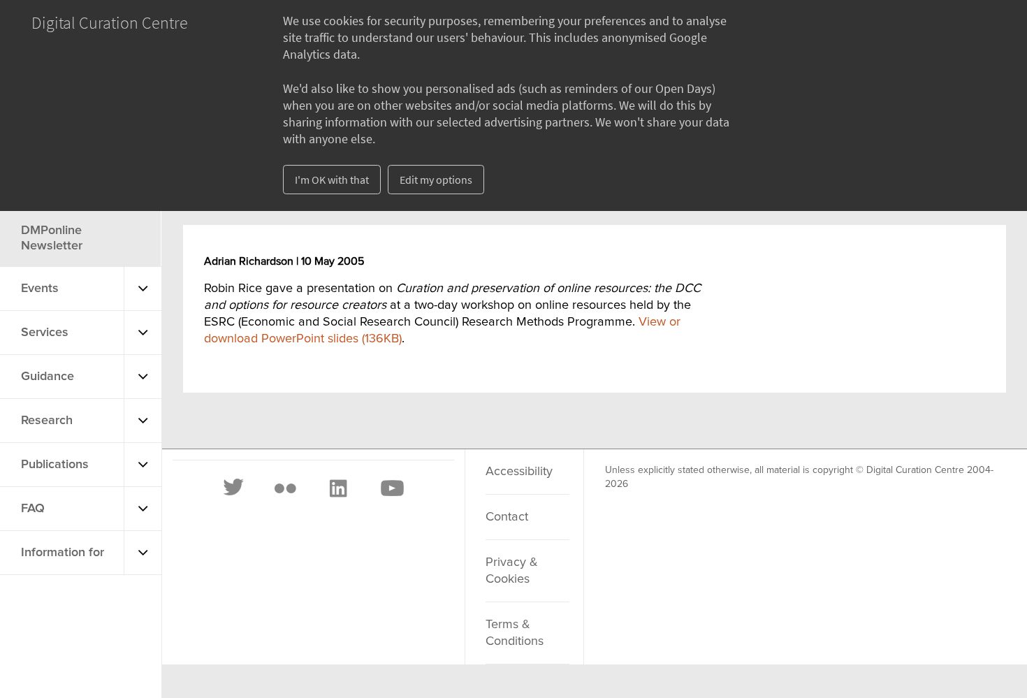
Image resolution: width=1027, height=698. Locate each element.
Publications (55, 464)
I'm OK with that (332, 180)
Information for (62, 552)
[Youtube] (391, 488)
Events (40, 288)
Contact (507, 517)
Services (44, 332)
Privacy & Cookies (512, 571)
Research (47, 420)
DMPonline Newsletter (51, 238)
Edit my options (436, 180)
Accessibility (519, 471)
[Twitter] (234, 488)
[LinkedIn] (337, 488)
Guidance (47, 376)
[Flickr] (285, 488)
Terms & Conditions (515, 633)
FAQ (33, 508)
